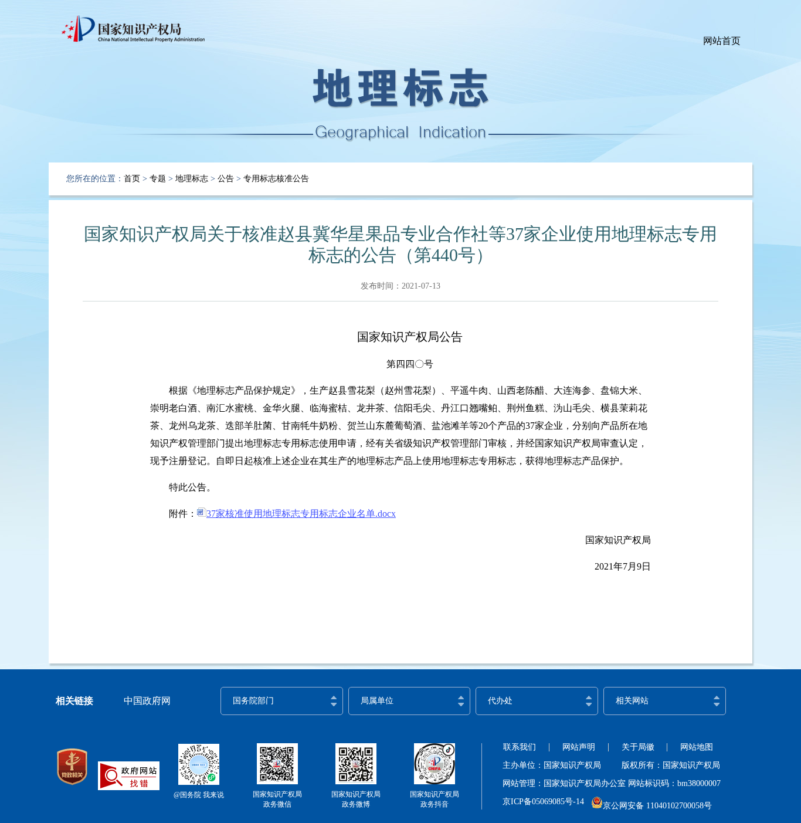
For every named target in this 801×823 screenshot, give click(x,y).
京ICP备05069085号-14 (543, 801)
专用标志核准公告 (276, 178)
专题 (158, 178)
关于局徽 (638, 747)
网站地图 (696, 747)
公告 (226, 178)
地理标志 (191, 178)
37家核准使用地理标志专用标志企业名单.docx (301, 514)
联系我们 (519, 747)
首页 (132, 178)
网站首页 (722, 41)
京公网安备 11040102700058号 (657, 805)
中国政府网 (147, 701)
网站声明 (578, 747)
